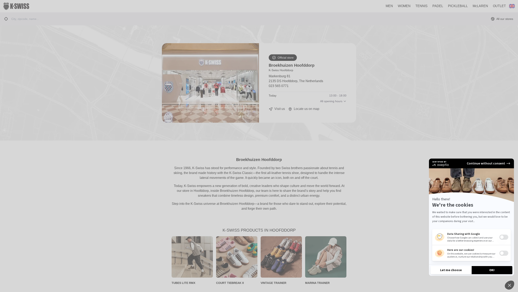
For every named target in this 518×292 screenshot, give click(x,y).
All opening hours (331, 101)
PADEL (437, 6)
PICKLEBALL (458, 6)
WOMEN (404, 6)
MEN (389, 6)
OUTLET (499, 6)
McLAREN (480, 6)
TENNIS (421, 6)
